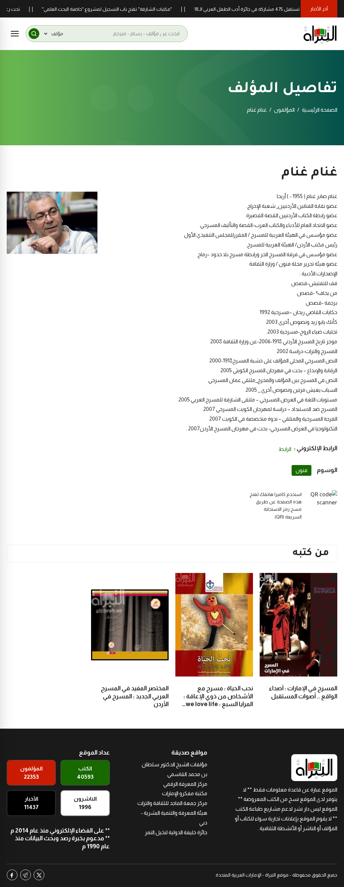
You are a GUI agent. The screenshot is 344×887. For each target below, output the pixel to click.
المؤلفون (284, 110)
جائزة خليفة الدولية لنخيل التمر (176, 832)
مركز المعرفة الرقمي (185, 784)
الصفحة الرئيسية (319, 110)
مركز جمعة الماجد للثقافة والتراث (172, 803)
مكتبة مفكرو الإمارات (184, 793)
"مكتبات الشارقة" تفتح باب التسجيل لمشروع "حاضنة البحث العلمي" (121, 9)
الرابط (284, 449)
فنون (301, 470)
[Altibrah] (320, 34)
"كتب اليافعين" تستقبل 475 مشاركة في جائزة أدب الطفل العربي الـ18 (276, 9)
